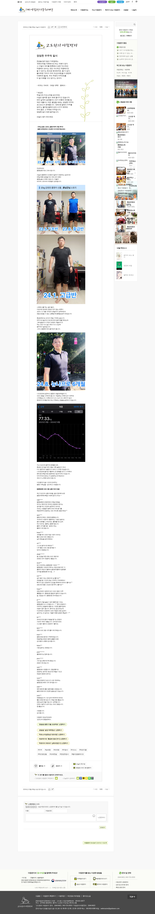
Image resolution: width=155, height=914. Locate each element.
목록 (101, 27)
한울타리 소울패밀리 (37, 877)
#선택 (118, 73)
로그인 (122, 36)
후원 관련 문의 (120, 887)
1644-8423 (91, 905)
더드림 (120, 2)
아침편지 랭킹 (122, 43)
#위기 (128, 76)
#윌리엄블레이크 (78, 754)
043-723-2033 (130, 877)
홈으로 (20, 2)
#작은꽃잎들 (42, 754)
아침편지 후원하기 (49, 896)
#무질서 (65, 750)
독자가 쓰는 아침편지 (112, 10)
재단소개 (74, 10)
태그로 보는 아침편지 (124, 65)
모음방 (126, 10)
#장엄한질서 (64, 754)
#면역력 (127, 70)
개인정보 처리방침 (73, 896)
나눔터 (134, 10)
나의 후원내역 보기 (41, 888)
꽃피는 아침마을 (43, 2)
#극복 (130, 73)
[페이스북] (29, 807)
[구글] (31, 807)
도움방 (38, 896)
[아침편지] (26, 807)
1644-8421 (121, 877)
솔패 (112, 2)
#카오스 (73, 750)
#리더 (123, 76)
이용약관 (61, 896)
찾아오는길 (87, 896)
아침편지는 (84, 10)
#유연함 (56, 750)
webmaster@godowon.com (110, 908)
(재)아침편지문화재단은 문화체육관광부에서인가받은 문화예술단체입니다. (35, 881)
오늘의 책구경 (80, 764)
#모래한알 (53, 754)
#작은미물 (83, 750)
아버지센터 (67, 2)
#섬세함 (48, 750)
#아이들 (124, 73)
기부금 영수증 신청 (58, 888)
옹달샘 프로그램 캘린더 (83, 768)
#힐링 (118, 76)
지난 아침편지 (97, 10)
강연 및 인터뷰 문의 (122, 885)
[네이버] (33, 807)
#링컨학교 (120, 70)
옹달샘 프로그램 (126, 102)
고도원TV (102, 2)
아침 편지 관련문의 (122, 882)
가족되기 (129, 36)
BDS (75, 2)
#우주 (40, 750)
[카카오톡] (36, 807)
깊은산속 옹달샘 (30, 2)
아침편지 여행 (56, 2)
